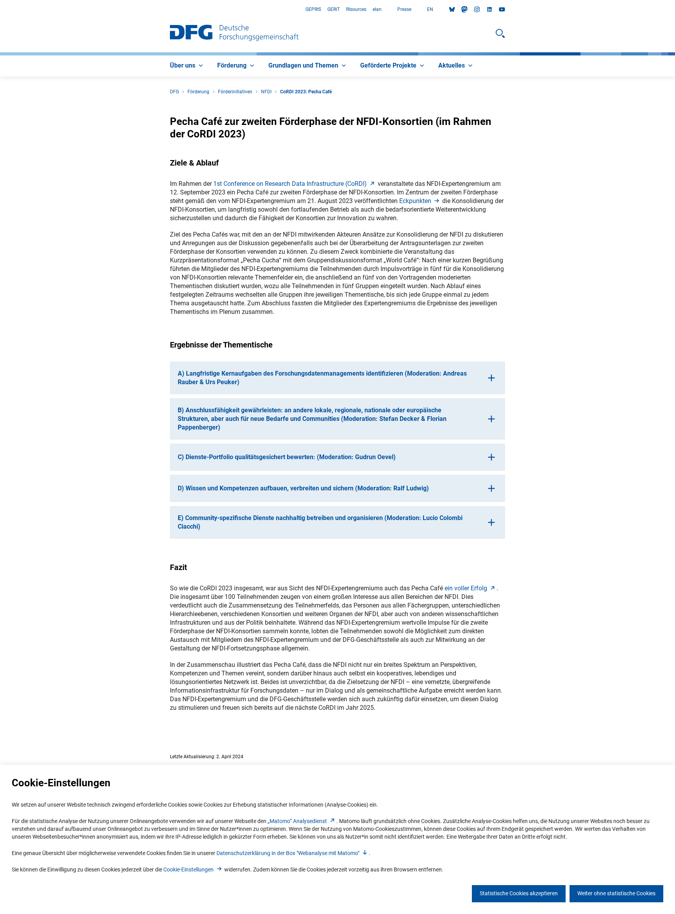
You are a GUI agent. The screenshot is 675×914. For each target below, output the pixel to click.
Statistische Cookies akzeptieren (519, 893)
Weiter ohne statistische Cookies (616, 893)
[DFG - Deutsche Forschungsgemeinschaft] (234, 34)
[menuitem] (187, 66)
